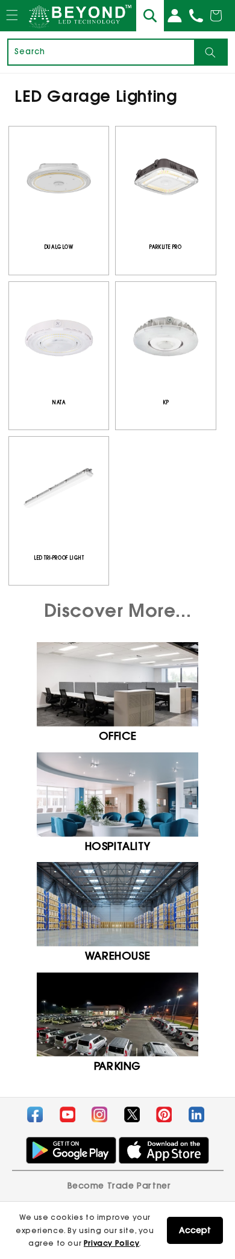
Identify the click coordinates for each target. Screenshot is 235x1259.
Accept (195, 1230)
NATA (58, 402)
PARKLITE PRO (165, 247)
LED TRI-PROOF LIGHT (59, 558)
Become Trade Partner (119, 1185)
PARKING (117, 1066)
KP (166, 402)
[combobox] (101, 52)
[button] (12, 26)
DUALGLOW (59, 247)
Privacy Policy (111, 1243)
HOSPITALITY (118, 846)
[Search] (210, 52)
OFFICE (118, 736)
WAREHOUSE (117, 956)
